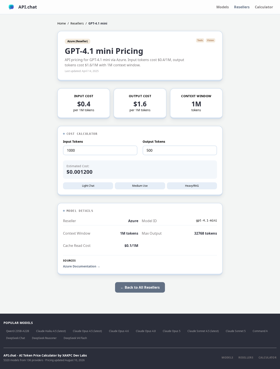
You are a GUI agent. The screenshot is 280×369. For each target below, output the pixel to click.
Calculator (264, 7)
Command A (260, 331)
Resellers (242, 7)
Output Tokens (154, 141)
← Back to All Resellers (140, 287)
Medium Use (140, 186)
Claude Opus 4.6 (119, 331)
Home (61, 23)
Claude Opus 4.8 (146, 331)
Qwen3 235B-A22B (17, 331)
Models (222, 7)
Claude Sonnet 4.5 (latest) (203, 331)
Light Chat (88, 186)
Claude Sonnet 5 (236, 331)
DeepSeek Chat (15, 338)
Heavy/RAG (192, 186)
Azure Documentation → (81, 266)
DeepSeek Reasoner (44, 338)
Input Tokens (73, 141)
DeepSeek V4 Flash (75, 338)
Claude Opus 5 (171, 331)
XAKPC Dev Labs (74, 355)
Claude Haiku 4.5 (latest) (51, 331)
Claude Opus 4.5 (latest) (87, 331)
